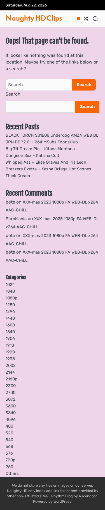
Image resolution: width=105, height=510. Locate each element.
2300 (11, 385)
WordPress (62, 501)
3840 (11, 412)
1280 (10, 304)
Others (12, 473)
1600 (10, 325)
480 (9, 426)
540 (9, 439)
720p (10, 459)
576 (9, 453)
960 (9, 466)
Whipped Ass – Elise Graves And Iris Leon (46, 162)
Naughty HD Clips (34, 18)
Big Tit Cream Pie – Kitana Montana (40, 148)
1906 (10, 338)
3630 (11, 406)
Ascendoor (88, 496)
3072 (10, 399)
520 (9, 432)
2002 (11, 365)
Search (13, 94)
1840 (10, 331)
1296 (10, 311)
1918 (10, 345)
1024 (10, 284)
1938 (10, 358)
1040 (10, 291)
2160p (11, 379)
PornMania (16, 218)
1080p (11, 298)
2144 (10, 372)
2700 (10, 392)
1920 (10, 352)
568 (9, 446)
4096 (11, 419)
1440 (10, 318)
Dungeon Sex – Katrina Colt (32, 155)
